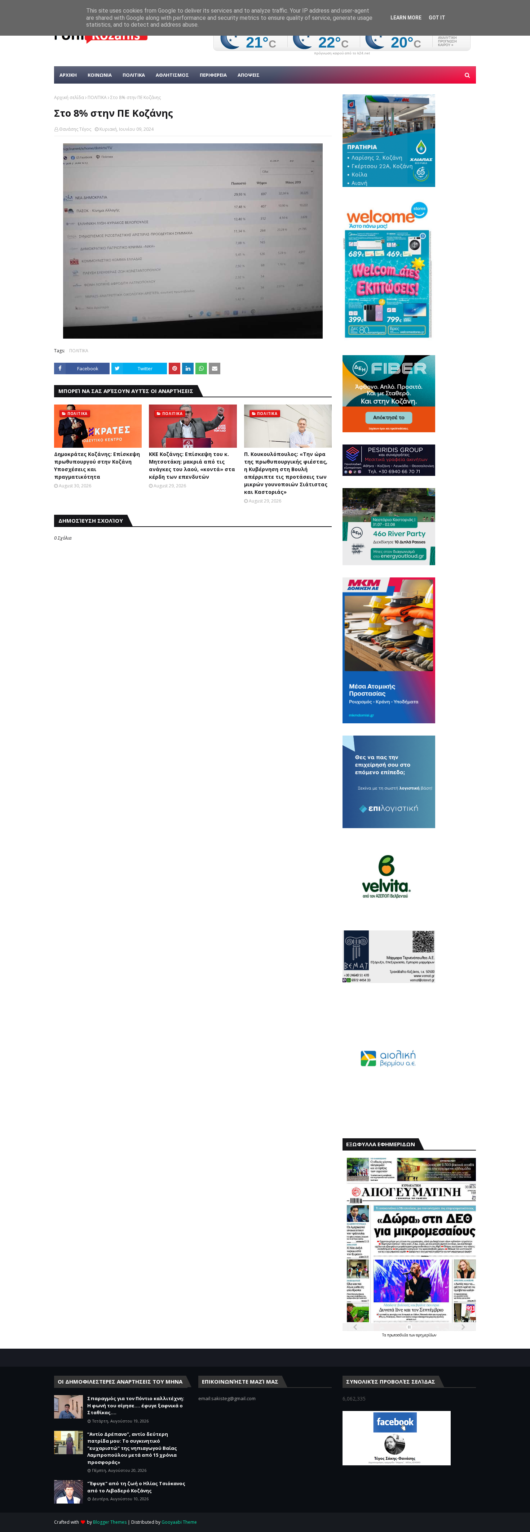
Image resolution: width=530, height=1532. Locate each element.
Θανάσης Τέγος (75, 129)
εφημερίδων (426, 1334)
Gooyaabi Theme (179, 1522)
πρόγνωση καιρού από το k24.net (342, 53)
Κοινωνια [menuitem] (100, 75)
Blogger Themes (110, 1522)
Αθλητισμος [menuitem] (172, 75)
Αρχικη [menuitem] (68, 75)
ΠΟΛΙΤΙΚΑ (97, 97)
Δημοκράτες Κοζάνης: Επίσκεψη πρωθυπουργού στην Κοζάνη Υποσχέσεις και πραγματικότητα (97, 465)
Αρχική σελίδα (69, 97)
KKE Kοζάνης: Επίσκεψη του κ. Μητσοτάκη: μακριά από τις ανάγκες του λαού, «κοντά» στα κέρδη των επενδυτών (192, 465)
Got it (437, 18)
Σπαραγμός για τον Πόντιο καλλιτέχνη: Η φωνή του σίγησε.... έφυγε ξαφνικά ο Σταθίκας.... (135, 1405)
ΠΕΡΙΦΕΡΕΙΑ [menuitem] (213, 75)
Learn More (405, 18)
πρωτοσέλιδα (398, 1334)
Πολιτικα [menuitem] (134, 75)
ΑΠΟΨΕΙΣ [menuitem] (249, 75)
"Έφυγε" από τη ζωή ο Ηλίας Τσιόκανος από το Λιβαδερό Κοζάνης (136, 1487)
